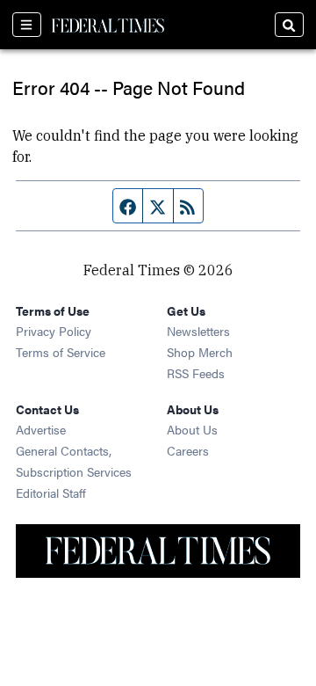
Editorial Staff (51, 492)
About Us (192, 429)
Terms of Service (60, 352)
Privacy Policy (53, 330)
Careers (188, 450)
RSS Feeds (196, 373)
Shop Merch (200, 352)
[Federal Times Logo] (108, 25)
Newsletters (198, 330)
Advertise (41, 429)
